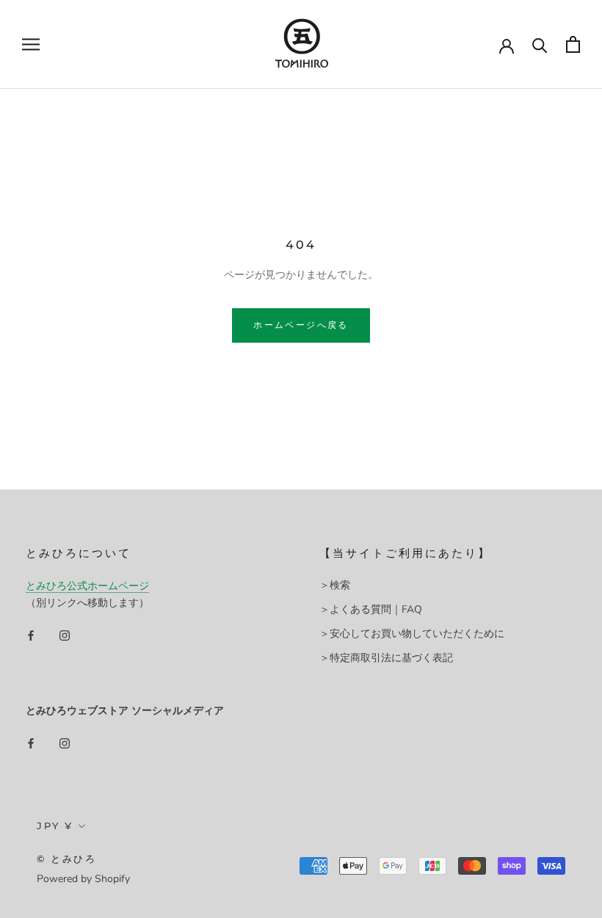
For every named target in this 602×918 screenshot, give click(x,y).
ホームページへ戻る (301, 324)
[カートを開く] (573, 44)
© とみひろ (67, 858)
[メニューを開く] (31, 44)
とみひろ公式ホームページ (87, 586)
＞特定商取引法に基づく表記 (386, 658)
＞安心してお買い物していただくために (411, 634)
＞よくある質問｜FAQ (370, 609)
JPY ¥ (55, 825)
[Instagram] (64, 634)
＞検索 (334, 585)
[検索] (540, 44)
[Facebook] (31, 634)
